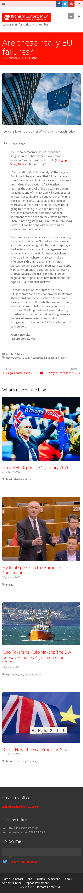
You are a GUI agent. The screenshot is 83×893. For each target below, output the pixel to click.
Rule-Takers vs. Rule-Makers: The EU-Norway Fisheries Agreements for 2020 (36, 657)
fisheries (37, 674)
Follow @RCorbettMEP (24, 861)
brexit (9, 479)
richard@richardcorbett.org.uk (20, 806)
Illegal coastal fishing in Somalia (24, 373)
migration (60, 357)
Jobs (29, 879)
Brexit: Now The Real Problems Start (35, 749)
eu (21, 674)
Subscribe (54, 879)
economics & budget (42, 357)
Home (6, 879)
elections (19, 479)
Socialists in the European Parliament (25, 883)
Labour (68, 879)
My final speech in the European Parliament (32, 570)
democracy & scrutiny (18, 357)
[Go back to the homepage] (26, 17)
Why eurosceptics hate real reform (65, 373)
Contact (18, 879)
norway (15, 674)
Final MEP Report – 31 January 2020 (36, 467)
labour (28, 479)
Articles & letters (15, 354)
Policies (40, 879)
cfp (8, 674)
